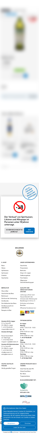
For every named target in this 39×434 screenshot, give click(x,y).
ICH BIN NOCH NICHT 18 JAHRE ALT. (14, 231)
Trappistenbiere (25, 376)
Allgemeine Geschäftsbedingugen (27, 281)
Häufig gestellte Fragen (8, 368)
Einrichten (28, 423)
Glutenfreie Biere (25, 371)
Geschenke (4, 278)
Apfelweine (4, 270)
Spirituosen (4, 273)
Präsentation (24, 268)
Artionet (16, 432)
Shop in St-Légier (25, 273)
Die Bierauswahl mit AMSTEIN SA (7, 307)
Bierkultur (23, 270)
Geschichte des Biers (7, 293)
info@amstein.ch (6, 352)
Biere (3, 265)
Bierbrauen (4, 296)
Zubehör (4, 275)
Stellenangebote (25, 275)
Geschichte (23, 265)
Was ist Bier (4, 291)
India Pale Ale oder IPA (27, 369)
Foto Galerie (24, 278)
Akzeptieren (11, 423)
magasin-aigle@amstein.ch (9, 342)
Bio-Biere (23, 374)
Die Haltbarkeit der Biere (8, 303)
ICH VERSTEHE (29, 231)
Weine (3, 268)
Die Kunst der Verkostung (9, 298)
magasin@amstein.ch (7, 329)
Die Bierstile (5, 301)
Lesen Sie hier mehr (19, 427)
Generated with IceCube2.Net (28, 432)
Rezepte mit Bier (6, 310)
